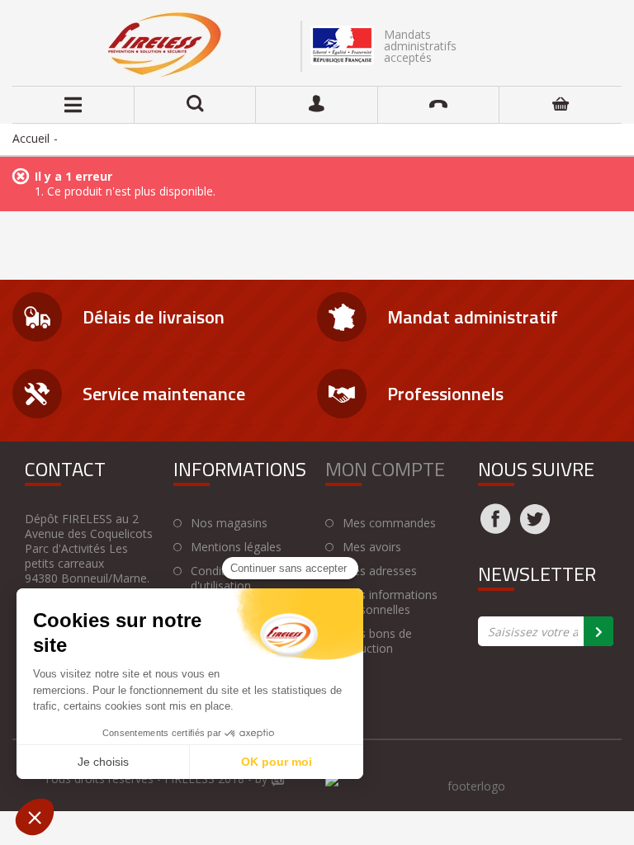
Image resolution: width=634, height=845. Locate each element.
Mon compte (385, 469)
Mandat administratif (472, 317)
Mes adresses (380, 571)
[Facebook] (495, 529)
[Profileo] (278, 781)
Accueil (31, 138)
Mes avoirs (372, 547)
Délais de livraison (154, 317)
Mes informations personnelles (390, 602)
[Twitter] (535, 529)
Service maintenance (164, 394)
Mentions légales (236, 547)
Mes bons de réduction (377, 641)
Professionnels (445, 394)
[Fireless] (165, 45)
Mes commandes (389, 523)
